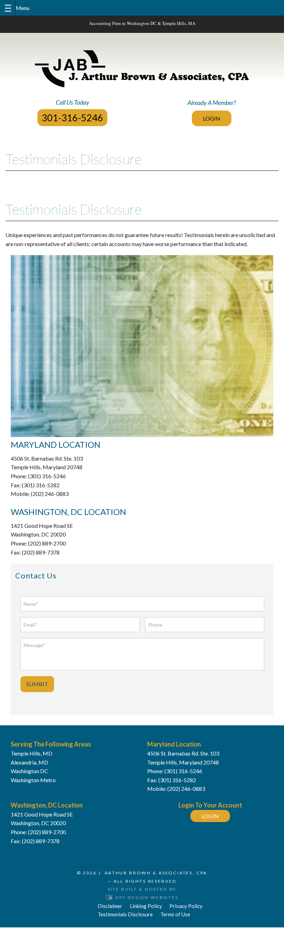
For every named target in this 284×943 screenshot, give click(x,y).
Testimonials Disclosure (125, 914)
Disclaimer (110, 906)
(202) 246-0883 (186, 788)
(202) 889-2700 (47, 832)
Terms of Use (175, 914)
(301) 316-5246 (183, 771)
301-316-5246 (72, 117)
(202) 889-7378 (41, 841)
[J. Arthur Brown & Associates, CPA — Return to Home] (142, 68)
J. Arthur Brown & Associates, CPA (152, 872)
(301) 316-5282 (177, 780)
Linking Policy (146, 906)
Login (211, 118)
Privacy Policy (186, 906)
